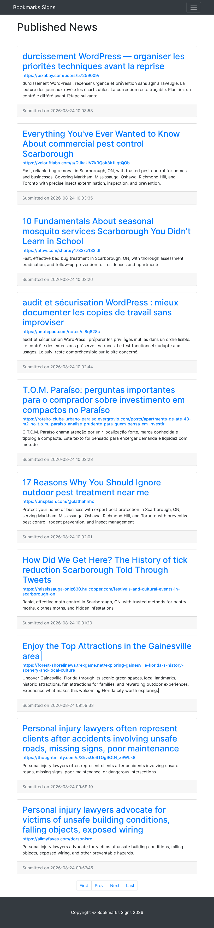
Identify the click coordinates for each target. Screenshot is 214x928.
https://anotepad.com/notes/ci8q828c (61, 331)
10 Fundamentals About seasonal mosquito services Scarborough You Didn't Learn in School (106, 231)
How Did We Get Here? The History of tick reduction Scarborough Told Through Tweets (105, 570)
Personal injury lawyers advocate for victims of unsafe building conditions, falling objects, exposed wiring (96, 820)
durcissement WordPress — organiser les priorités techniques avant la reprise (103, 61)
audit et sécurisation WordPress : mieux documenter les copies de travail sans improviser (100, 312)
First (84, 885)
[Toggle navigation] (193, 7)
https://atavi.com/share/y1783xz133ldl (61, 250)
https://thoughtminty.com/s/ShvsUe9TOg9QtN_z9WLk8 (78, 757)
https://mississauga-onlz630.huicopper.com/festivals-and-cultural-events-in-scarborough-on (101, 591)
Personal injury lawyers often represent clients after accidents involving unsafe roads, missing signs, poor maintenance (100, 738)
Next (115, 885)
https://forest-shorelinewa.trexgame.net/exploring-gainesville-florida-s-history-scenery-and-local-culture (102, 667)
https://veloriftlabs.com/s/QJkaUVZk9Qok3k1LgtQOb (76, 162)
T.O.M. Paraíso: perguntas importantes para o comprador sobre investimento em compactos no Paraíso (103, 400)
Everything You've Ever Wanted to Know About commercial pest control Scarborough (101, 144)
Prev (99, 885)
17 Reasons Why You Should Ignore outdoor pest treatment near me (91, 487)
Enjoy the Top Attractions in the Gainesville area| (107, 651)
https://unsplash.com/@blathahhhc (58, 501)
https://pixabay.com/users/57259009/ (60, 75)
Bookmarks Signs (34, 7)
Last (130, 885)
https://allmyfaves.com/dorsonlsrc (57, 838)
